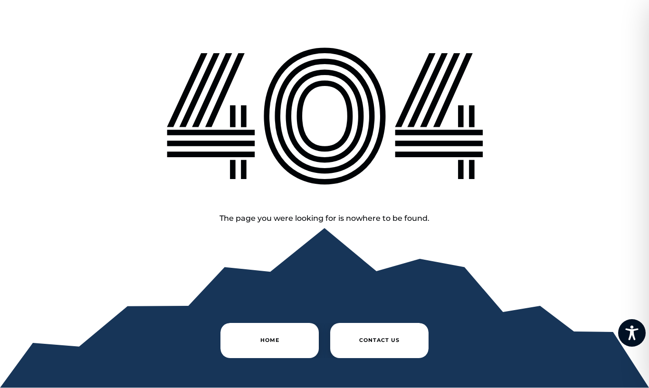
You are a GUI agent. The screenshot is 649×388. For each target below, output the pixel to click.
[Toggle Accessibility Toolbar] (632, 333)
